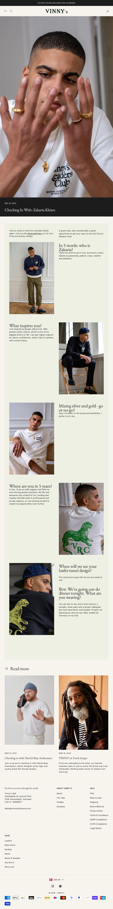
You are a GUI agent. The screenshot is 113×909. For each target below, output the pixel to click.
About (59, 793)
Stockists (61, 806)
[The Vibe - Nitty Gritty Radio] (81, 519)
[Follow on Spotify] (60, 886)
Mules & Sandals (12, 858)
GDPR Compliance (98, 819)
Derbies (8, 849)
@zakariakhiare (35, 233)
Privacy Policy (96, 811)
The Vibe (61, 798)
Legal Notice (96, 828)
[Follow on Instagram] (52, 886)
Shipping (94, 802)
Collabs (60, 802)
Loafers (8, 841)
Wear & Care (96, 798)
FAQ (92, 793)
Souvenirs (9, 862)
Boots (7, 854)
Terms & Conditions (99, 815)
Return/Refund (97, 806)
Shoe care (9, 867)
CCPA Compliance (98, 824)
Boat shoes (10, 845)
